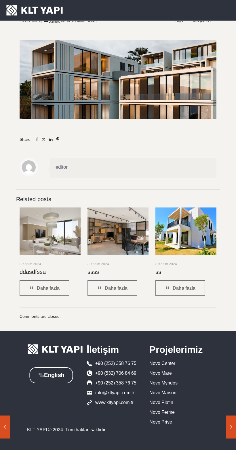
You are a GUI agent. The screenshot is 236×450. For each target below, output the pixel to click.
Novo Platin (161, 402)
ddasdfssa (33, 272)
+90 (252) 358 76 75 (115, 363)
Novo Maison (162, 392)
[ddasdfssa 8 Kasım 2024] (231, 427)
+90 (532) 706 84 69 (115, 373)
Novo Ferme (162, 412)
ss (158, 272)
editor (62, 167)
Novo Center (162, 363)
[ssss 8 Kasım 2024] (5, 427)
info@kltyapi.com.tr (114, 392)
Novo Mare (160, 373)
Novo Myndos (163, 382)
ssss (93, 272)
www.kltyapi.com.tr (114, 402)
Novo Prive (160, 422)
